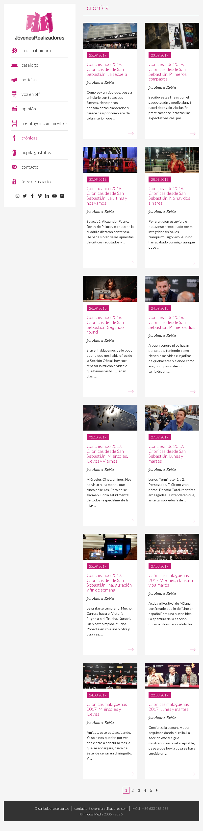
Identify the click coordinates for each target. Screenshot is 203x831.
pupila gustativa (37, 152)
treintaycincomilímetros (45, 123)
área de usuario (36, 181)
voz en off (31, 94)
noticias (29, 79)
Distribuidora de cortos (52, 808)
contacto (30, 167)
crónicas (29, 137)
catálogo (30, 65)
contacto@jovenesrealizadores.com (101, 808)
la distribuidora (36, 50)
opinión (29, 108)
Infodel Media (93, 814)
